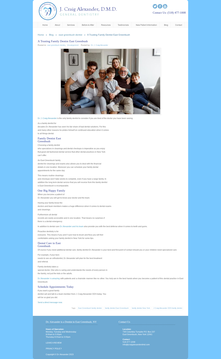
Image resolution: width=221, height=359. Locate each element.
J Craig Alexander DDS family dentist (167, 308)
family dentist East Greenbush (117, 308)
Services (71, 24)
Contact (178, 24)
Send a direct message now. (50, 302)
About (57, 24)
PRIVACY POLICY (54, 349)
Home (45, 24)
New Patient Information (146, 24)
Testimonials (123, 24)
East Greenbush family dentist (90, 308)
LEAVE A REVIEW (53, 343)
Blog (166, 24)
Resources (106, 24)
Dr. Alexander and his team (71, 226)
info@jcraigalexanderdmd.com (136, 344)
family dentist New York (141, 308)
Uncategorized (72, 45)
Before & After (88, 24)
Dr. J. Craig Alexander (99, 45)
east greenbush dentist (70, 34)
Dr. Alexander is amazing (49, 278)
